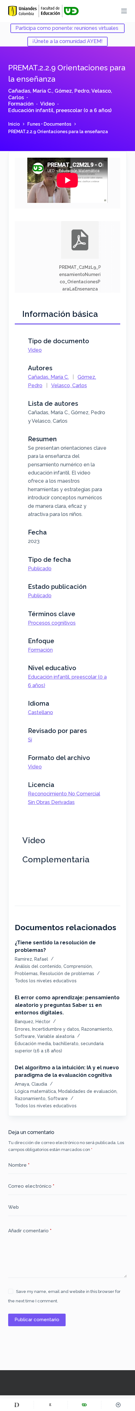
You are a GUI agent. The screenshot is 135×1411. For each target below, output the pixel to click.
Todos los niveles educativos (46, 980)
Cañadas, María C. (30, 91)
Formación (21, 104)
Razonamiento (96, 1029)
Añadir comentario (29, 1231)
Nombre (19, 1165)
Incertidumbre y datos (55, 1029)
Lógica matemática (35, 1091)
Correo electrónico (31, 1186)
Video (47, 104)
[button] (79, 257)
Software (25, 1036)
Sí (30, 740)
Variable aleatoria (55, 1036)
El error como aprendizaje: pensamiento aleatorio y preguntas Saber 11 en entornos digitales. (67, 1005)
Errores (22, 1029)
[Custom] (16, 1405)
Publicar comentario (36, 1319)
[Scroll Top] (118, 1405)
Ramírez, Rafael (31, 959)
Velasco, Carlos (69, 385)
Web (13, 1207)
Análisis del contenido (38, 966)
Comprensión (77, 966)
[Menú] (124, 11)
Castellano (40, 712)
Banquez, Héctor (32, 1021)
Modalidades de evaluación (87, 1091)
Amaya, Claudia (31, 1084)
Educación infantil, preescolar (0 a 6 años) (59, 110)
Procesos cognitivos (52, 623)
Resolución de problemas (67, 973)
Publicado (39, 569)
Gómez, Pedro (72, 91)
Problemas (26, 973)
